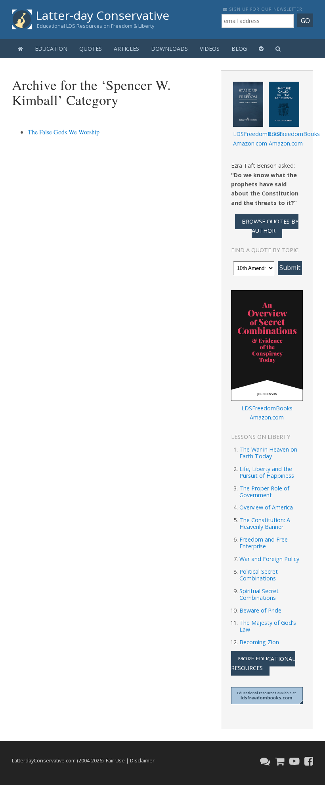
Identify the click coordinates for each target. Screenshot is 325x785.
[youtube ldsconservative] (293, 761)
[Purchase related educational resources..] (279, 761)
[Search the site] (278, 48)
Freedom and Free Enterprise (263, 543)
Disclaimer (142, 760)
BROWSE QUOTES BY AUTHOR (270, 226)
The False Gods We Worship (63, 132)
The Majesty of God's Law (267, 626)
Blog (239, 48)
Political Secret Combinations (258, 575)
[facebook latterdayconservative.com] (307, 761)
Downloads (169, 48)
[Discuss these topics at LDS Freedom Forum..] (264, 761)
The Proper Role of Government (264, 491)
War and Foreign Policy (269, 559)
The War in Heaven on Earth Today (268, 453)
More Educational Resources (263, 663)
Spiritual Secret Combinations (259, 594)
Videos (210, 48)
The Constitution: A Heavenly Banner (264, 523)
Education (51, 48)
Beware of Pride (260, 610)
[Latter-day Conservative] (22, 21)
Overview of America (266, 507)
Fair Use (115, 760)
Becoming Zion (259, 642)
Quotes (90, 48)
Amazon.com (250, 143)
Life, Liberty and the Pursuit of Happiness (266, 472)
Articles (126, 48)
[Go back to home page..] (20, 48)
